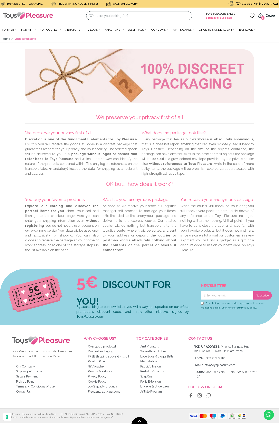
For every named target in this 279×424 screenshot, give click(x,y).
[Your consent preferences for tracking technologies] (7, 417)
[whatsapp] (208, 395)
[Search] (186, 15)
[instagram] (199, 395)
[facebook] (190, 395)
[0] (252, 16)
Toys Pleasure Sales (220, 13)
